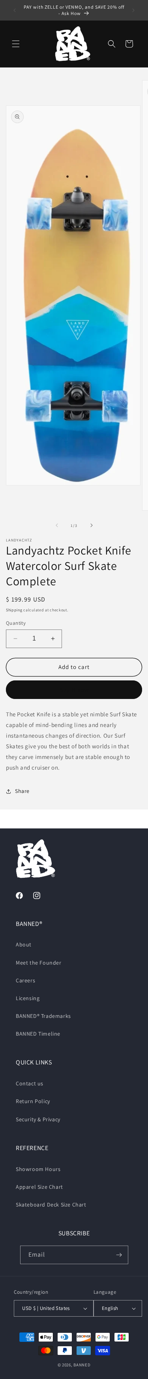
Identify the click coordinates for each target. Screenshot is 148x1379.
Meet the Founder (39, 962)
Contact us (29, 1083)
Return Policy (33, 1101)
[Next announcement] (133, 10)
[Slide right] (91, 525)
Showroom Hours (38, 1169)
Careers (25, 980)
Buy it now (74, 689)
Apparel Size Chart (39, 1186)
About (24, 944)
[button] (15, 43)
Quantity (16, 623)
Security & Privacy (38, 1119)
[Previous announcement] (14, 10)
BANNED (81, 1365)
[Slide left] (57, 525)
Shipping (14, 610)
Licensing (27, 998)
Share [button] (22, 790)
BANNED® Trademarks (43, 1015)
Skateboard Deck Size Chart (51, 1204)
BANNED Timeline (38, 1033)
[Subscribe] (119, 1255)
